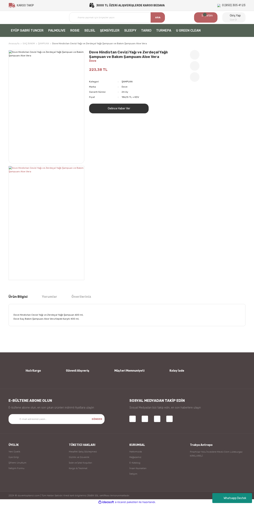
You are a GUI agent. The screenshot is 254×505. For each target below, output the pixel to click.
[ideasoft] (106, 502)
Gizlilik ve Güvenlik (79, 457)
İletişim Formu (16, 468)
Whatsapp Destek (235, 498)
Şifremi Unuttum (17, 462)
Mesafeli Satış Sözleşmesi (83, 451)
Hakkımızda (135, 451)
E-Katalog (134, 462)
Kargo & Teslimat (78, 468)
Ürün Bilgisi (18, 297)
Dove (92, 61)
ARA (158, 17)
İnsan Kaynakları (137, 468)
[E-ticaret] (126, 502)
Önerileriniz (81, 297)
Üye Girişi (14, 457)
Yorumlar (49, 297)
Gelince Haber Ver (119, 108)
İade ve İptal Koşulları (80, 462)
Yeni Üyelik (14, 451)
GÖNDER (97, 419)
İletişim (133, 473)
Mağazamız (135, 457)
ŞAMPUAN (127, 81)
